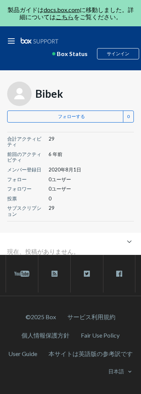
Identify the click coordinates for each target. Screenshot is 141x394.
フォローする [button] (71, 116)
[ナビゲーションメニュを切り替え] (129, 241)
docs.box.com (62, 9)
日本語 (116, 371)
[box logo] (39, 40)
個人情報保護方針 (45, 335)
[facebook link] (119, 273)
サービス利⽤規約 (91, 316)
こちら (65, 16)
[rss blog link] (54, 273)
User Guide (22, 353)
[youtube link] (22, 273)
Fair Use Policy (100, 335)
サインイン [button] (118, 53)
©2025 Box (41, 316)
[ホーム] (39, 41)
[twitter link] (87, 273)
